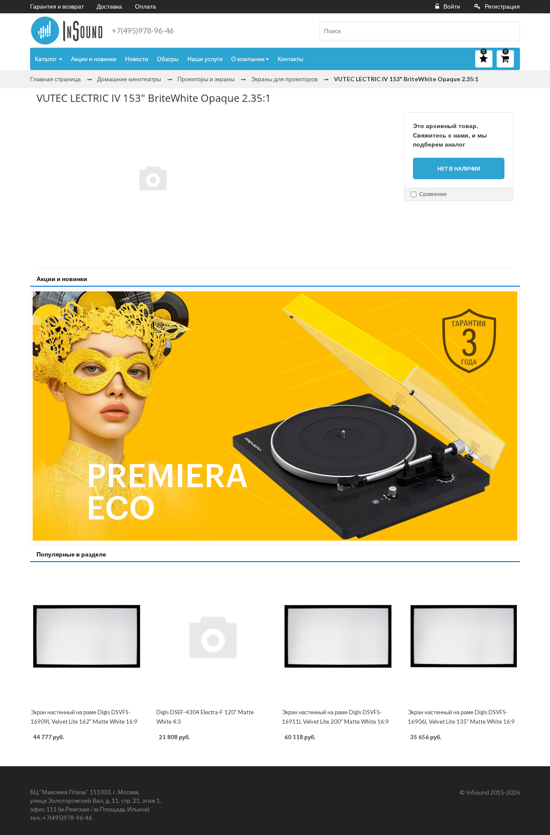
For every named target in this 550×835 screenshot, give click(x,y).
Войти (451, 6)
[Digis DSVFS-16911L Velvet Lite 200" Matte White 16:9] (338, 636)
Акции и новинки (93, 58)
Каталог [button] (46, 58)
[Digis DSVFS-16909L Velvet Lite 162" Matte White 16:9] (87, 636)
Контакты (290, 58)
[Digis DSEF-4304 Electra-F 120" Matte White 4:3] (212, 636)
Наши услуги (205, 58)
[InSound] (66, 30)
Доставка (109, 6)
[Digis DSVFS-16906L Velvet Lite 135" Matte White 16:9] (464, 636)
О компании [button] (248, 58)
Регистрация (502, 6)
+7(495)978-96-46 (143, 30)
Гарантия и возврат (57, 6)
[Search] (510, 31)
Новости (136, 58)
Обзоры (168, 58)
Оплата (145, 6)
